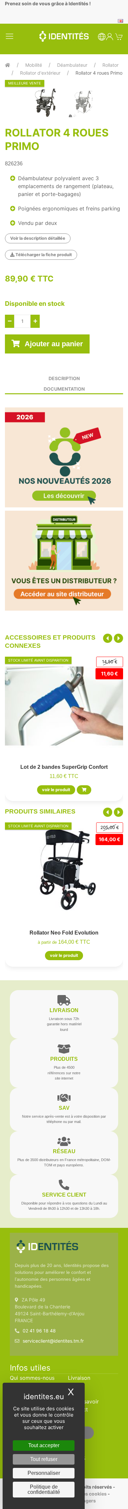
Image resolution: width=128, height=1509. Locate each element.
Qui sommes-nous (32, 1378)
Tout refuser (43, 1459)
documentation (64, 389)
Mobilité (33, 65)
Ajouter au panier (53, 344)
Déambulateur (72, 65)
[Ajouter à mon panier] (84, 789)
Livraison (79, 1378)
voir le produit (56, 789)
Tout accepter (43, 1445)
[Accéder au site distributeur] (64, 561)
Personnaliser (44, 1473)
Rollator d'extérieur (40, 73)
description (64, 378)
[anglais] (120, 20)
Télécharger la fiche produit (43, 254)
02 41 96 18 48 (39, 1330)
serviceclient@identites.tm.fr (53, 1341)
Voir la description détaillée (37, 238)
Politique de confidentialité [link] (44, 1489)
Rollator (110, 65)
